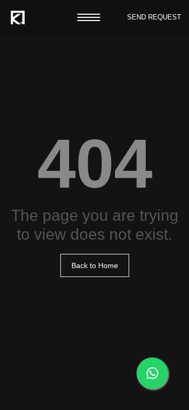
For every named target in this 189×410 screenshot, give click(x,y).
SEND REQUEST (154, 17)
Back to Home (94, 265)
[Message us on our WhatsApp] (152, 373)
